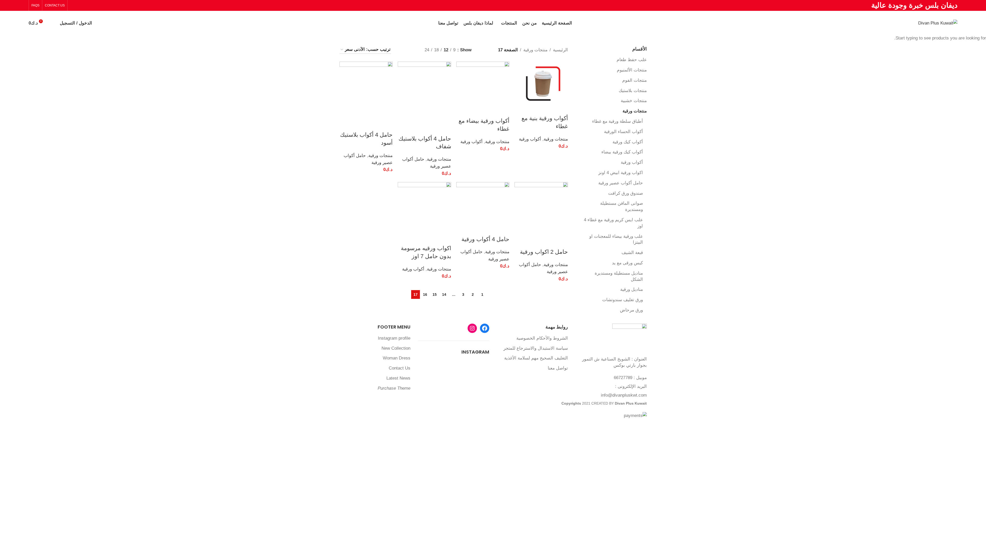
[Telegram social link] (73, 5)
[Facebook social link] (86, 5)
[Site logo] (937, 22)
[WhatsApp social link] (80, 5)
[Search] (52, 23)
